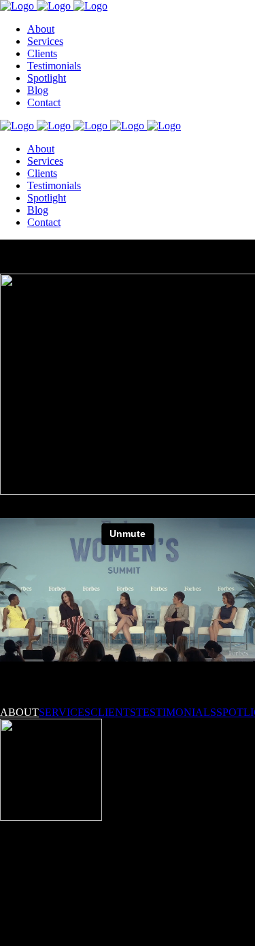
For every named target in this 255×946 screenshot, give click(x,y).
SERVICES (64, 712)
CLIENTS (113, 712)
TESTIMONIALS (176, 712)
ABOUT (19, 712)
